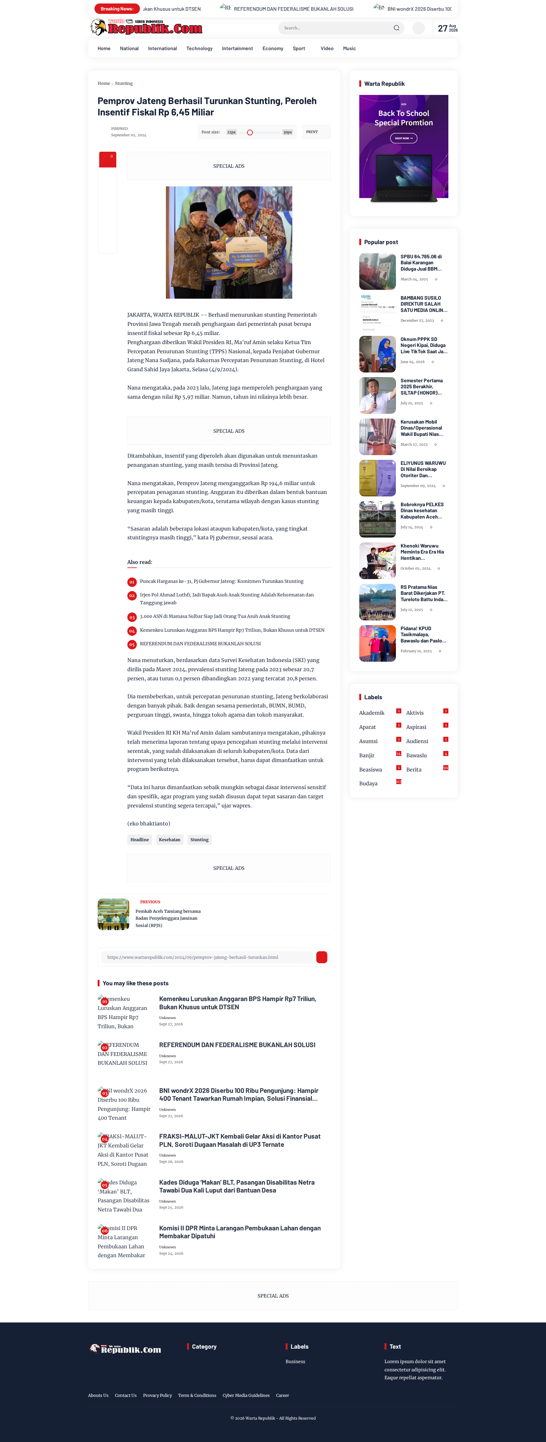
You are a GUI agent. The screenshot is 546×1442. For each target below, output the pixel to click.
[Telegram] (107, 210)
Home (104, 48)
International (162, 48)
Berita (427, 769)
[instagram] (434, 1396)
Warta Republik (260, 1418)
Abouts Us (98, 1395)
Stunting (124, 83)
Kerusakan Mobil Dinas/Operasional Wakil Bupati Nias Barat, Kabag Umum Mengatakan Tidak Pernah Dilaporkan (422, 428)
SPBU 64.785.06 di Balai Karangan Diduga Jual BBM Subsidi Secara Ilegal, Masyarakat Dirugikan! (424, 262)
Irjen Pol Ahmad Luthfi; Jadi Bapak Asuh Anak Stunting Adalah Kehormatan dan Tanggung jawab (227, 599)
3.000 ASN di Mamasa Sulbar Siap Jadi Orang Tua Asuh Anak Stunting (215, 616)
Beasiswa (379, 769)
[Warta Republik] (145, 34)
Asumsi (379, 740)
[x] (107, 193)
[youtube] (453, 1396)
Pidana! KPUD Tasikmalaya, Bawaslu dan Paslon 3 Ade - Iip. (423, 634)
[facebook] (107, 176)
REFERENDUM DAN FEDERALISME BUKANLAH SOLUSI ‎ (236, 9)
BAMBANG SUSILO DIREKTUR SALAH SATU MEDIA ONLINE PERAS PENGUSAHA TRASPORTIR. (423, 304)
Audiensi (426, 740)
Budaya (380, 783)
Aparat (379, 726)
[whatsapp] (107, 227)
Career (282, 1395)
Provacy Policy (157, 1395)
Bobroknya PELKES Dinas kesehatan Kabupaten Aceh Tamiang (422, 510)
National (129, 48)
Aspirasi (426, 726)
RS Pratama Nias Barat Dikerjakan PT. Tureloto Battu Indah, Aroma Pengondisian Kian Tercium (424, 593)
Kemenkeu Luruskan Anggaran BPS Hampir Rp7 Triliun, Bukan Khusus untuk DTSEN (232, 630)
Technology (199, 48)
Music (349, 48)
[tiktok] (443, 1396)
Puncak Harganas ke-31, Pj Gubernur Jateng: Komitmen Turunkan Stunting (222, 581)
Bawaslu (426, 755)
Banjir (380, 755)
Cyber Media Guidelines (246, 1395)
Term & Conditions (197, 1395)
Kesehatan (169, 839)
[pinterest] (107, 244)
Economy (273, 48)
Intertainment (237, 48)
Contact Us (126, 1395)
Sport (299, 48)
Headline (139, 839)
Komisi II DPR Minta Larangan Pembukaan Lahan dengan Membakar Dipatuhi (240, 1232)
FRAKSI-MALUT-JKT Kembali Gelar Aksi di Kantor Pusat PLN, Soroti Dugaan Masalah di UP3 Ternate (240, 1140)
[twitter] (424, 1396)
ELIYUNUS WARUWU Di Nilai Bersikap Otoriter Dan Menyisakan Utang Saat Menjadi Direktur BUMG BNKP (424, 469)
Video (327, 48)
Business (295, 1361)
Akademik (379, 712)
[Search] (396, 28)
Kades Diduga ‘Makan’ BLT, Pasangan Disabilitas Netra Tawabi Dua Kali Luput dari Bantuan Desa (237, 1186)
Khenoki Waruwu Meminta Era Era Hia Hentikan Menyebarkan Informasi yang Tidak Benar (424, 551)
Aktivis (426, 712)
